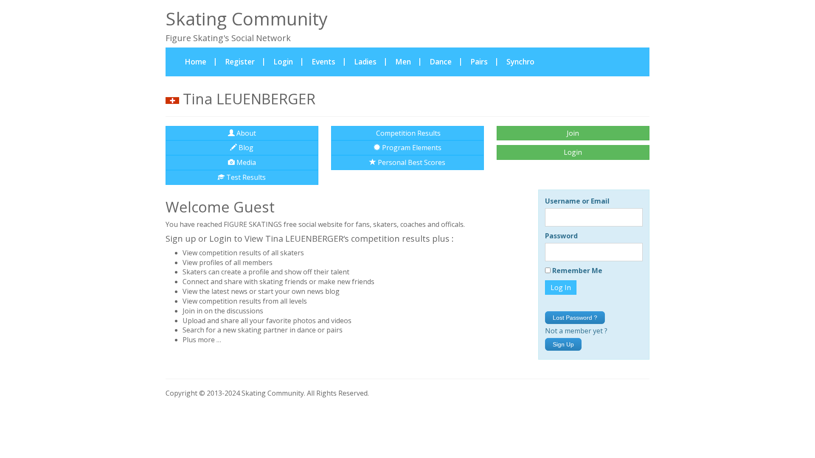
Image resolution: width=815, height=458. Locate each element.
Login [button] (573, 152)
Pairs (479, 62)
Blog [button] (245, 147)
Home (200, 61)
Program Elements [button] (410, 147)
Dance (441, 62)
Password (561, 235)
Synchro (520, 62)
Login (283, 62)
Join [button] (573, 133)
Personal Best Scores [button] (410, 162)
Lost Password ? (575, 317)
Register (240, 62)
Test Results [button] (245, 177)
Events (323, 62)
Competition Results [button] (407, 133)
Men (403, 62)
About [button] (245, 133)
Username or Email (577, 201)
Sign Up (563, 344)
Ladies (365, 62)
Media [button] (245, 162)
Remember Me (576, 270)
